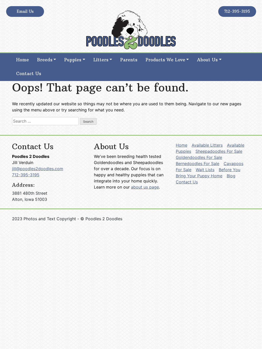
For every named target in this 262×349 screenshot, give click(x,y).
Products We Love (165, 60)
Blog (231, 175)
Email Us (25, 11)
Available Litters (207, 145)
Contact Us (28, 73)
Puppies (72, 60)
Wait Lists (205, 169)
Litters (100, 60)
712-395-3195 (237, 11)
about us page (145, 187)
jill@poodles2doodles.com (37, 168)
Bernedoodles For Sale (197, 163)
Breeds (44, 60)
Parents (128, 60)
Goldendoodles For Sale (199, 157)
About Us (207, 60)
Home (22, 60)
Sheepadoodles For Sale (218, 151)
